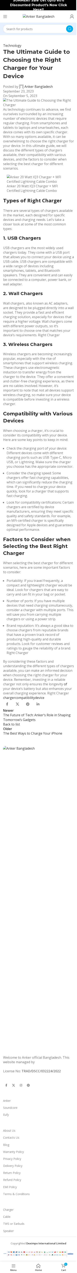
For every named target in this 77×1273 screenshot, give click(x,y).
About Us (9, 1130)
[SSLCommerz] (38, 1253)
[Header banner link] (38, 5)
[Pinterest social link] (28, 704)
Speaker (8, 1231)
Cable (6, 1217)
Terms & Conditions (16, 1194)
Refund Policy (12, 1180)
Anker (7, 1101)
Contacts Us (11, 1137)
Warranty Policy (13, 1152)
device (39, 697)
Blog (6, 1145)
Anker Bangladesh (38, 86)
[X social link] (17, 704)
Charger (8, 1210)
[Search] (69, 28)
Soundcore (10, 1108)
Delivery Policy (12, 1166)
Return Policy (12, 1173)
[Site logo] (38, 16)
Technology (12, 45)
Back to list (11, 724)
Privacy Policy (12, 1159)
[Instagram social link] (21, 1085)
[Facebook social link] (7, 704)
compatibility (25, 697)
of (65, 684)
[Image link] (38, 900)
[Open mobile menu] (5, 16)
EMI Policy (10, 1187)
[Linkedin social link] (38, 704)
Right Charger (44, 200)
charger (9, 697)
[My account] (72, 16)
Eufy (6, 1115)
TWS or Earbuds (13, 1224)
